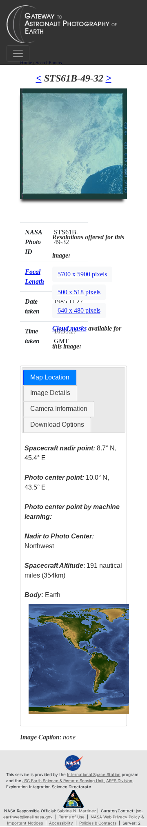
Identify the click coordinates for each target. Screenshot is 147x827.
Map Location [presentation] (49, 377)
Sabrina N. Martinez (76, 810)
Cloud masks (69, 328)
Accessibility (61, 822)
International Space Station (93, 774)
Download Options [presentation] (57, 424)
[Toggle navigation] (18, 53)
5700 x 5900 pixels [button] (82, 274)
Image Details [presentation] (50, 392)
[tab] (49, 378)
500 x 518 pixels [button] (79, 292)
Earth (42, 594)
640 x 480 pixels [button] (79, 310)
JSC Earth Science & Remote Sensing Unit (63, 780)
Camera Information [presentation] (58, 408)
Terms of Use (72, 816)
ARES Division (119, 780)
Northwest (59, 541)
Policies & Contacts (97, 822)
